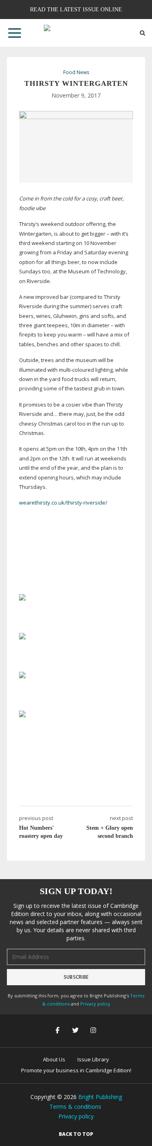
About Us (54, 1059)
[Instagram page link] (94, 1030)
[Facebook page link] (58, 1030)
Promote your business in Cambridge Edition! (76, 1070)
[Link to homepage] (76, 33)
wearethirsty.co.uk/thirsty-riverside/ (63, 502)
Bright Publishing (100, 1097)
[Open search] (142, 33)
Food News (76, 72)
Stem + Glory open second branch (109, 832)
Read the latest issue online (76, 9)
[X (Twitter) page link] (76, 1030)
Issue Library (93, 1059)
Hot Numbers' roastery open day (41, 832)
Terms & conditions (75, 1106)
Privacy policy (95, 1004)
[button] (14, 33)
